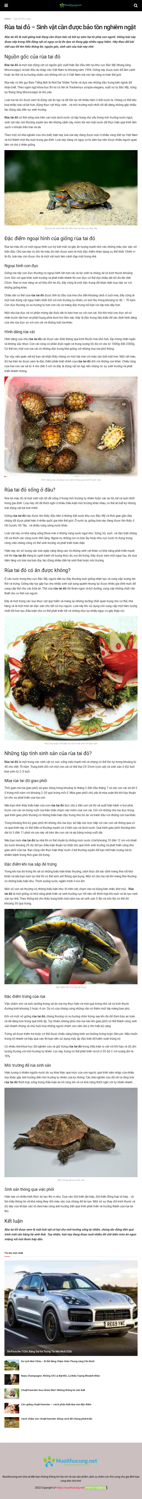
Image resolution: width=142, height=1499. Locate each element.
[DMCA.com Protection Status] (96, 1487)
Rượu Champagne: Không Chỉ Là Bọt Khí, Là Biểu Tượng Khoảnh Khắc (60, 1375)
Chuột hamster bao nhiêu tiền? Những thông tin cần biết (53, 1390)
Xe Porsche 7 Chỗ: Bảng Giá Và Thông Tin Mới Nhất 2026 (39, 1351)
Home (7, 18)
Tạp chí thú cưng (22, 18)
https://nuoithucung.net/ (70, 1487)
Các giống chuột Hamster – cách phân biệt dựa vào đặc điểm (56, 1404)
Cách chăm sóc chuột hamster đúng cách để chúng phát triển (56, 1418)
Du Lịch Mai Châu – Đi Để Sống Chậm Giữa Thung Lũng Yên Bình (57, 1361)
